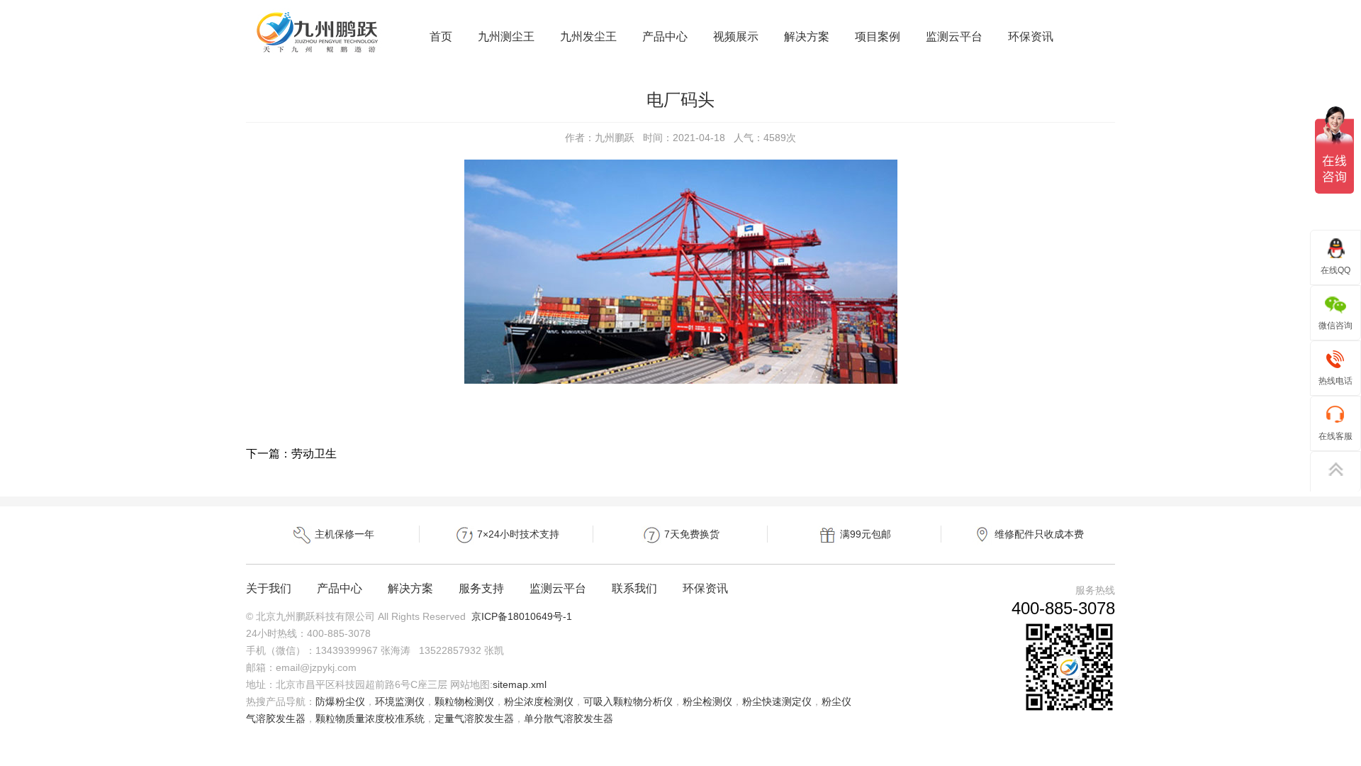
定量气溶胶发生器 (474, 718)
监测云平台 (954, 36)
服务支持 (481, 588)
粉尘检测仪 (707, 701)
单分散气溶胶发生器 (568, 718)
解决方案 (806, 36)
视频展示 (735, 36)
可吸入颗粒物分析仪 (628, 701)
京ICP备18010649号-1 (521, 616)
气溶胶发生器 (276, 718)
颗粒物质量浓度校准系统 (370, 718)
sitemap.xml (520, 684)
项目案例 (877, 36)
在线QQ (1335, 270)
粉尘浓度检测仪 (538, 701)
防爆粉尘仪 (340, 701)
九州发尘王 (588, 36)
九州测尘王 (506, 36)
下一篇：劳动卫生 (291, 454)
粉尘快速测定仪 (777, 701)
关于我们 (268, 588)
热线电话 (1335, 381)
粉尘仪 (836, 701)
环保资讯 (1030, 36)
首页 (441, 36)
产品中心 (665, 36)
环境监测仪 (400, 701)
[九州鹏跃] (318, 53)
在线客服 (1335, 436)
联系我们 (634, 588)
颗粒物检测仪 (464, 701)
